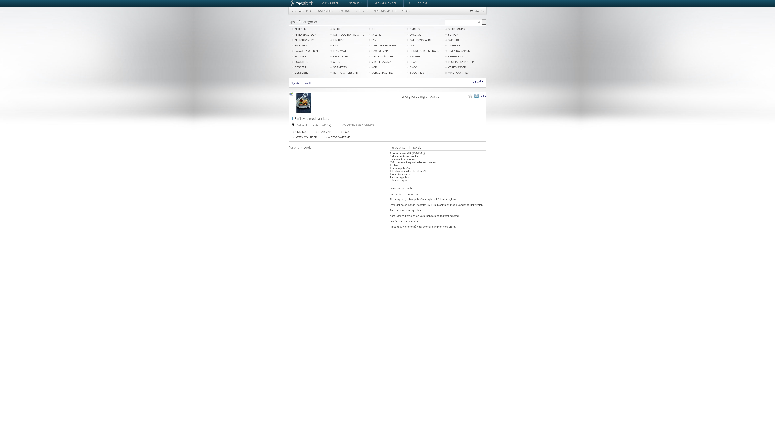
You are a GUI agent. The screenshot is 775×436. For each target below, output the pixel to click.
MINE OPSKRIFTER (385, 11)
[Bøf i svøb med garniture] (304, 103)
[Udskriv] (476, 96)
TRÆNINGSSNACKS (459, 51)
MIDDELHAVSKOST (382, 62)
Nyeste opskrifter (302, 83)
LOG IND (478, 11)
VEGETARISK (455, 56)
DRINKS (337, 29)
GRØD (336, 62)
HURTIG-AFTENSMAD (345, 72)
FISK (335, 45)
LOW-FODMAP (379, 51)
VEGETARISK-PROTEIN (461, 62)
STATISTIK (362, 11)
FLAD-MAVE (340, 51)
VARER (406, 11)
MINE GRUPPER (301, 11)
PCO (412, 45)
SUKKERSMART (457, 29)
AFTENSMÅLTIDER (305, 34)
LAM (373, 40)
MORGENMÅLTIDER (382, 72)
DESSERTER (302, 72)
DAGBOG (344, 11)
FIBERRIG (338, 40)
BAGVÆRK (301, 45)
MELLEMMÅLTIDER (382, 56)
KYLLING (376, 34)
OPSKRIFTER (330, 3)
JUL (373, 29)
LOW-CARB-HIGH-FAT (383, 45)
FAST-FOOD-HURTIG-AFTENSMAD (349, 34)
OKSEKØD (416, 34)
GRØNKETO (340, 67)
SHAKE (414, 62)
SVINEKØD (454, 40)
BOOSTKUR (301, 62)
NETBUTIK (355, 3)
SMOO (413, 67)
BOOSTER (300, 56)
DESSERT (300, 67)
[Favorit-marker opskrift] (470, 96)
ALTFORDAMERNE (305, 40)
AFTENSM (300, 29)
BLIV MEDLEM (417, 3)
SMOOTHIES (417, 72)
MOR (374, 67)
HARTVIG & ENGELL (385, 3)
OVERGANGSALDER (422, 40)
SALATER (415, 56)
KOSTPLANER (325, 11)
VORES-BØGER (457, 67)
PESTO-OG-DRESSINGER (424, 51)
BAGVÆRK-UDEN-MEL (308, 51)
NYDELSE (415, 29)
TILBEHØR (454, 45)
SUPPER (453, 34)
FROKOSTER (340, 56)
